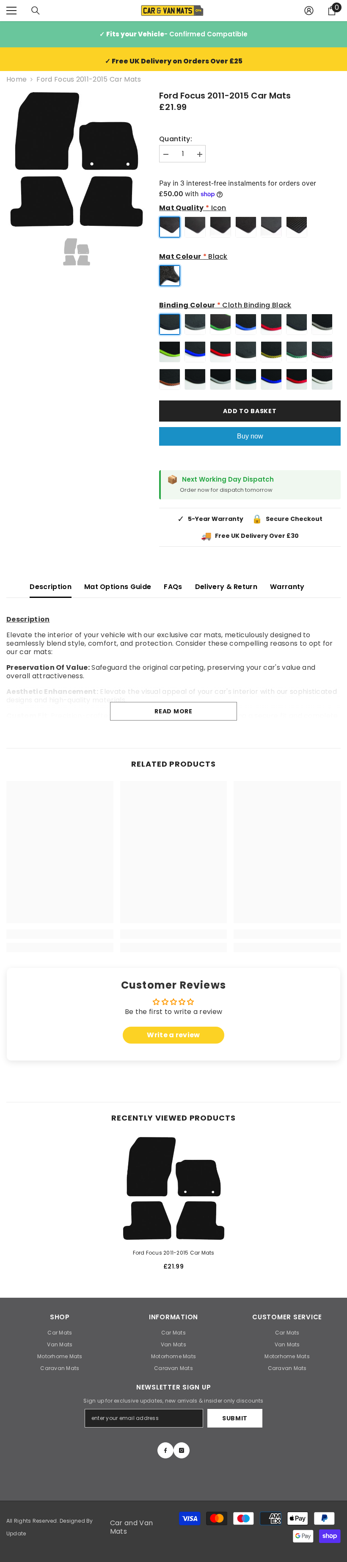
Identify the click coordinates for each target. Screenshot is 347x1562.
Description (51, 587)
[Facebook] (165, 1450)
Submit (235, 1418)
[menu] (11, 10)
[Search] (35, 10)
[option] (76, 159)
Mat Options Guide (117, 587)
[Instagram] (182, 1450)
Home (16, 79)
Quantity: (175, 139)
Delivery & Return (226, 587)
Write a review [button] (173, 1035)
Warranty (287, 587)
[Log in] (308, 10)
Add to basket (249, 411)
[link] (59, 934)
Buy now (250, 436)
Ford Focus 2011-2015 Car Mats (174, 1252)
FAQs (173, 587)
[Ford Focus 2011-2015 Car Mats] (173, 1188)
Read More (173, 711)
